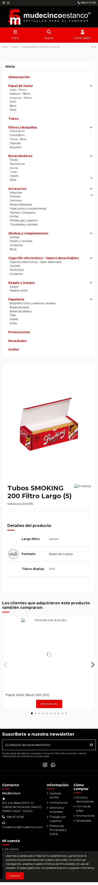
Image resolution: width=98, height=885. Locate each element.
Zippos (14, 175)
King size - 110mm (21, 97)
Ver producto (49, 703)
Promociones (19, 332)
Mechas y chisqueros (22, 212)
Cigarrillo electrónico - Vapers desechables (43, 258)
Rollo (13, 101)
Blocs (13, 105)
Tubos (13, 118)
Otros (13, 109)
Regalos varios (18, 290)
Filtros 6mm (17, 131)
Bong (13, 249)
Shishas (14, 237)
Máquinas (16, 192)
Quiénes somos (55, 795)
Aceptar (14, 875)
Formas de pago (83, 808)
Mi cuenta (12, 849)
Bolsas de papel (19, 307)
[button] (32, 713)
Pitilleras (15, 196)
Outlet (13, 349)
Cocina (14, 168)
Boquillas (15, 147)
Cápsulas (15, 143)
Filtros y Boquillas (22, 127)
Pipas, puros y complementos (28, 208)
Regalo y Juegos (21, 282)
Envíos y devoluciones (85, 799)
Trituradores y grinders (24, 224)
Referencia (14, 504)
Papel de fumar (20, 86)
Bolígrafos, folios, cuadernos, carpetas (32, 303)
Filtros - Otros (18, 139)
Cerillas (14, 216)
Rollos (13, 323)
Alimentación (19, 77)
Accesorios (17, 188)
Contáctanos (58, 802)
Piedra (14, 159)
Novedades (17, 341)
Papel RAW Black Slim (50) (27, 695)
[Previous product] (92, 47)
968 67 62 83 (88, 2)
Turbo (13, 172)
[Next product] (95, 47)
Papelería (16, 299)
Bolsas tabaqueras (21, 204)
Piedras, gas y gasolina (24, 220)
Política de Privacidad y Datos (58, 830)
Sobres (14, 319)
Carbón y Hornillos (21, 241)
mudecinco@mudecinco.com (22, 827)
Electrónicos (17, 164)
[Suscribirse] (91, 745)
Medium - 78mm (20, 93)
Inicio (10, 66)
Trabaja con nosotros (58, 819)
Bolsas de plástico (21, 311)
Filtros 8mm (17, 135)
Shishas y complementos (28, 233)
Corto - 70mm (18, 89)
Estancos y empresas (57, 809)
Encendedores (20, 156)
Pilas (13, 315)
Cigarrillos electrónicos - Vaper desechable (36, 262)
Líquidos (15, 265)
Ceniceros (16, 200)
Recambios (17, 269)
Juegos (14, 286)
